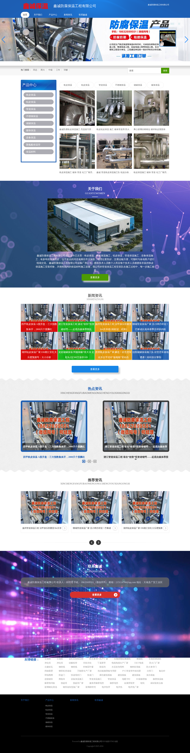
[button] (187, 39)
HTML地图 (113, 741)
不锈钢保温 (32, 116)
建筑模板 (122, 675)
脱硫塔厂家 (78, 683)
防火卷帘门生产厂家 (98, 659)
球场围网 (49, 675)
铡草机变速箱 (65, 671)
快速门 (90, 675)
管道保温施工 (95, 679)
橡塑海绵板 (50, 683)
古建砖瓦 (49, 667)
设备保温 (31, 137)
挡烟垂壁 (49, 671)
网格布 (62, 679)
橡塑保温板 (158, 679)
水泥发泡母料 (118, 667)
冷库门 (150, 671)
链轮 (142, 683)
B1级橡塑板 (141, 679)
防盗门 (62, 675)
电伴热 (119, 687)
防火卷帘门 (151, 667)
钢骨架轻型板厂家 (71, 687)
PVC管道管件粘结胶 (131, 671)
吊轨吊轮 (87, 663)
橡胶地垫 (114, 683)
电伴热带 (106, 687)
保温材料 (31, 152)
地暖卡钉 (126, 679)
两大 (43, 70)
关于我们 (38, 15)
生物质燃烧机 (155, 659)
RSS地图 (105, 741)
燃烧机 (140, 659)
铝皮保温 (31, 102)
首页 (25, 15)
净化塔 (48, 663)
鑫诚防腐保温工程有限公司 (158, 5)
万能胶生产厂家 (84, 671)
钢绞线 (62, 667)
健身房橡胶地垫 (96, 683)
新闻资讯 (68, 15)
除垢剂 (102, 667)
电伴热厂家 (133, 687)
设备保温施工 (77, 679)
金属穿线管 (129, 683)
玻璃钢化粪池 (51, 687)
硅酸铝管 (73, 663)
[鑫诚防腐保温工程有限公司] (35, 6)
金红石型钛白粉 (76, 659)
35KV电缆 (138, 663)
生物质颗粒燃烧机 (122, 659)
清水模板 (150, 675)
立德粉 (48, 659)
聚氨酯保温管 (33, 144)
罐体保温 (31, 130)
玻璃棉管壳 (91, 687)
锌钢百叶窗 (88, 667)
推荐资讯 (95, 480)
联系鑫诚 (83, 15)
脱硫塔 (64, 683)
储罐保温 (31, 123)
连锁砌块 (49, 679)
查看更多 (95, 277)
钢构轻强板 (135, 667)
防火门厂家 (154, 663)
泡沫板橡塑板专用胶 (107, 671)
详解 (66, 70)
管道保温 (31, 109)
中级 (50, 70)
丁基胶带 (101, 663)
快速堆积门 (76, 675)
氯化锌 (162, 671)
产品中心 (53, 15)
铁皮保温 (31, 95)
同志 (35, 70)
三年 (58, 70)
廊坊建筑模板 (105, 675)
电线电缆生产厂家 (120, 663)
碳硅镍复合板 (157, 683)
